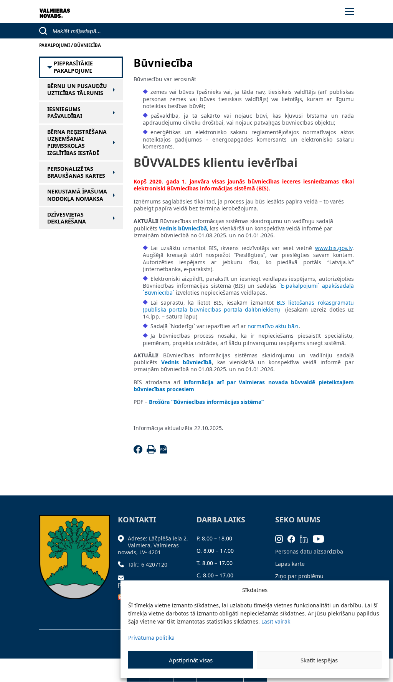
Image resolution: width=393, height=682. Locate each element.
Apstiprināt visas (191, 660)
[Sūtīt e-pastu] (123, 576)
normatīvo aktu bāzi (273, 326)
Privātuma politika (151, 637)
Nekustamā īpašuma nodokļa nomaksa (77, 195)
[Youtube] (321, 538)
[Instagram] (281, 538)
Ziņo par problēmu (299, 576)
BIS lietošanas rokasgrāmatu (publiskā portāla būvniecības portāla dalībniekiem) (248, 306)
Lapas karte (290, 563)
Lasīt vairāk (275, 621)
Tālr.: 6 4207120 (147, 564)
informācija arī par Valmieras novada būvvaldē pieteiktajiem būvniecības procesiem (243, 386)
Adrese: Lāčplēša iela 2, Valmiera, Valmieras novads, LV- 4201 (153, 545)
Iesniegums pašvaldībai (64, 113)
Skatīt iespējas (319, 660)
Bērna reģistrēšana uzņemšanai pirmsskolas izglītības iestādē (77, 142)
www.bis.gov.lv (333, 248)
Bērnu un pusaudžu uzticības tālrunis (77, 90)
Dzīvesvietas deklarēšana (66, 218)
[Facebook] (139, 451)
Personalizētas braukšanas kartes (76, 172)
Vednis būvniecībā (183, 228)
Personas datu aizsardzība (309, 551)
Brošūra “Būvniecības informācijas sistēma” (206, 401)
